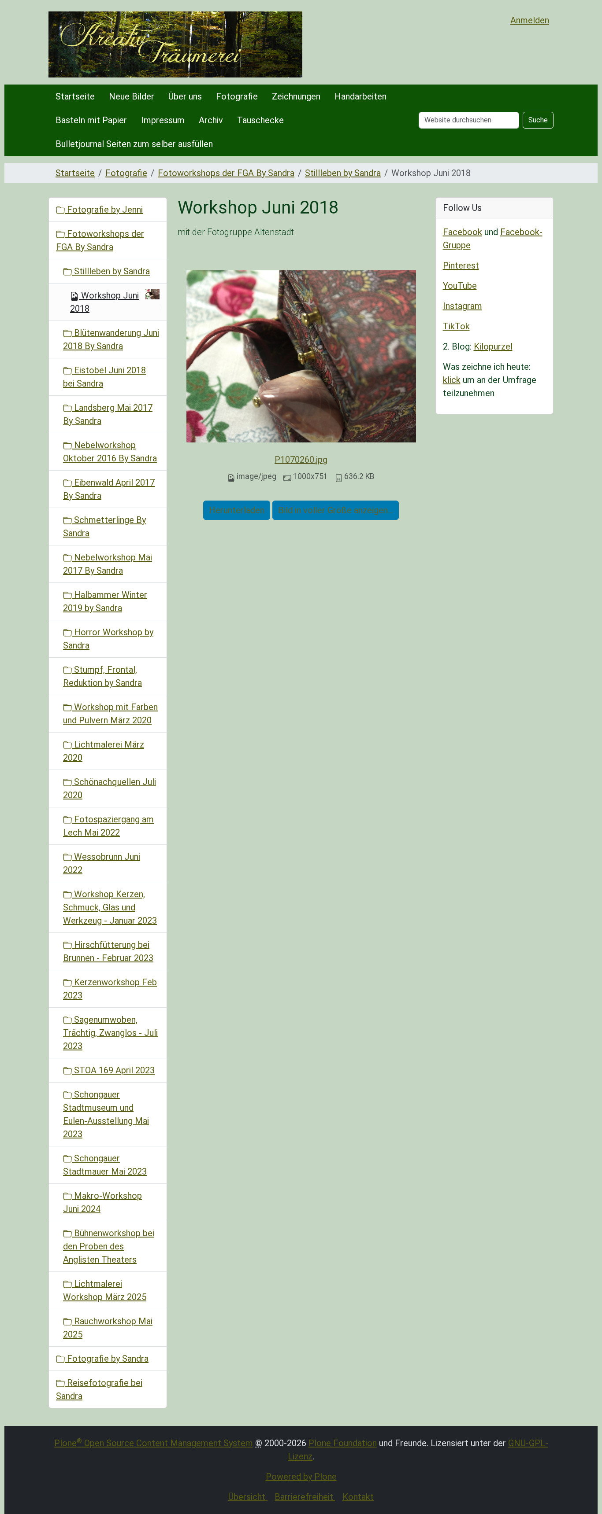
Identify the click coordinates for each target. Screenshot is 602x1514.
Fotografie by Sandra (107, 1358)
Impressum (163, 120)
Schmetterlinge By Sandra (104, 526)
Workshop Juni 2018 (104, 302)
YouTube (460, 285)
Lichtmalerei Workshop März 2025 (104, 1290)
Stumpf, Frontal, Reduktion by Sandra (102, 676)
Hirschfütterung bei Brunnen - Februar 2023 (108, 951)
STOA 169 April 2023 (113, 1070)
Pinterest (461, 265)
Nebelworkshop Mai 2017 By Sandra (107, 564)
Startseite (75, 96)
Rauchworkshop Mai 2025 (107, 1328)
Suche (538, 120)
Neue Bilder (131, 96)
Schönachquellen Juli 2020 (109, 788)
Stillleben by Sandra (343, 173)
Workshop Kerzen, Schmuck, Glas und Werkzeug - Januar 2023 (110, 907)
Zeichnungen (296, 96)
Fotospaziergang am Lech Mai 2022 (108, 826)
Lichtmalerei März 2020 (103, 751)
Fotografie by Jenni (104, 209)
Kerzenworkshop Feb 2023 (110, 989)
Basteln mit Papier (91, 120)
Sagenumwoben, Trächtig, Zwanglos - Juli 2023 (110, 1032)
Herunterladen (236, 510)
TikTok (456, 326)
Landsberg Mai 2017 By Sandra (107, 414)
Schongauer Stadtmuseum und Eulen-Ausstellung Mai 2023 (106, 1114)
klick (452, 380)
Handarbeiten (360, 96)
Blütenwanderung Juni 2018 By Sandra (111, 339)
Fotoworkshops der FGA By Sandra (226, 173)
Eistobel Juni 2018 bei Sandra (104, 377)
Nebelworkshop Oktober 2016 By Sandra (110, 452)
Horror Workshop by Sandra (108, 639)
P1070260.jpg (301, 459)
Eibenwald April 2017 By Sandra (109, 489)
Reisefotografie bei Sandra (99, 1389)
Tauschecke (260, 120)
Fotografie (237, 96)
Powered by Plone (301, 1476)
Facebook (462, 232)
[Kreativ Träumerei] (175, 44)
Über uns (185, 96)
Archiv (211, 120)
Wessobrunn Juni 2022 (101, 863)
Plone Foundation (342, 1443)
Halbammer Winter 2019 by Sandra (105, 601)
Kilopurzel (493, 346)
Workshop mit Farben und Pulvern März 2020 (110, 714)
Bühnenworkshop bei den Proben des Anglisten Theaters (108, 1246)
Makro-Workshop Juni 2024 (102, 1202)
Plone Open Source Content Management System (153, 1443)
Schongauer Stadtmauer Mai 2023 (105, 1165)
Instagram (462, 306)
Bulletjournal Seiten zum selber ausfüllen (134, 144)
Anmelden (529, 20)
